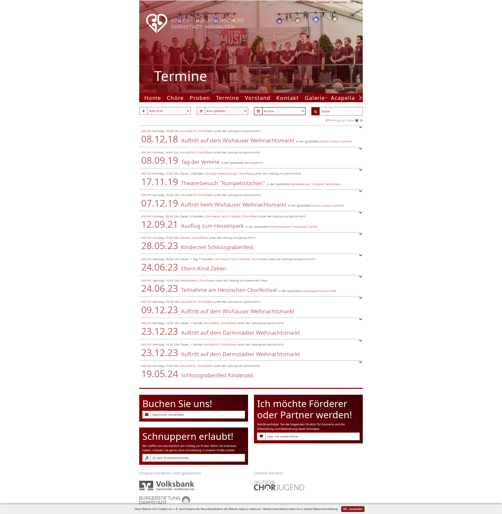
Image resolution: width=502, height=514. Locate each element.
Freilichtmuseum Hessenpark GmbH (292, 227)
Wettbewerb (188, 280)
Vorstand (257, 97)
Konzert (185, 238)
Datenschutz (340, 2)
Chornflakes (205, 131)
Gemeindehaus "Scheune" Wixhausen (315, 184)
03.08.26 (310, 42)
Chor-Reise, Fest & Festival (223, 216)
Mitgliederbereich (304, 2)
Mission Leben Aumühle (335, 141)
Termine (227, 97)
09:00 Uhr (299, 63)
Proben (200, 97)
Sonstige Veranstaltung (220, 173)
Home (152, 97)
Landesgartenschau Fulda (319, 291)
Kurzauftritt (188, 131)
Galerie (315, 97)
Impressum (323, 2)
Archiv (146, 131)
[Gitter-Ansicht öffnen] (361, 120)
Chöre (175, 97)
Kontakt (287, 97)
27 (327, 120)
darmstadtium (253, 163)
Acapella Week (351, 97)
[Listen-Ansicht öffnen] (356, 120)
